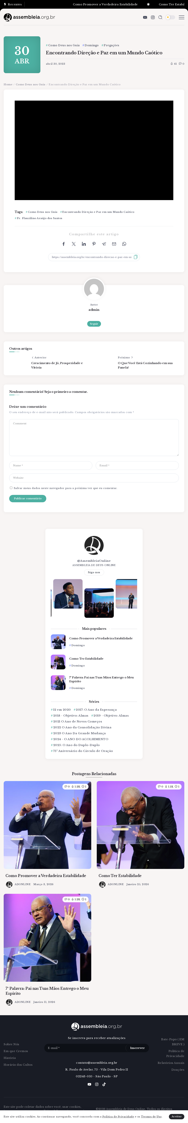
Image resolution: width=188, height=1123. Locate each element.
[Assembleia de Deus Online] (29, 17)
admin (94, 310)
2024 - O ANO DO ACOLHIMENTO (80, 739)
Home (8, 84)
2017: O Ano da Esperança (96, 709)
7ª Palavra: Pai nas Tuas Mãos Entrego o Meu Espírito (101, 679)
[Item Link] (58, 641)
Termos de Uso (151, 1116)
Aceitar (177, 1116)
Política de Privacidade (118, 1116)
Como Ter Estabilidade (159, 4)
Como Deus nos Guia (30, 84)
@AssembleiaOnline (94, 561)
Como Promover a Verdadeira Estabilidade (89, 4)
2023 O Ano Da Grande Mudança (79, 733)
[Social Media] (145, 17)
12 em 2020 (62, 709)
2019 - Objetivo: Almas (111, 715)
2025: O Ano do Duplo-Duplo (76, 745)
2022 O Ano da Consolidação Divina (82, 727)
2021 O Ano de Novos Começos (77, 721)
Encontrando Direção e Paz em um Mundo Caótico (98, 212)
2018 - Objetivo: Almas (70, 715)
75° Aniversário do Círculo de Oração (83, 751)
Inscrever (137, 1048)
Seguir (94, 323)
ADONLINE (23, 884)
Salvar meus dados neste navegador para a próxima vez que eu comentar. (65, 488)
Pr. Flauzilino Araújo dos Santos (39, 218)
